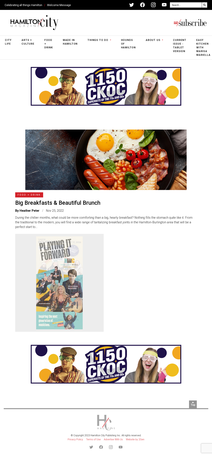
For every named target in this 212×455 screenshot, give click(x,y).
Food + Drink (48, 44)
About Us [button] (153, 40)
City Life (8, 42)
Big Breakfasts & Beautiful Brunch (57, 203)
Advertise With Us (113, 439)
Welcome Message (59, 5)
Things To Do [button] (98, 40)
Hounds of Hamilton (128, 44)
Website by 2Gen (135, 439)
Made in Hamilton (70, 42)
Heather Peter (29, 210)
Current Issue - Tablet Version (179, 46)
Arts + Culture (28, 42)
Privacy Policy (75, 439)
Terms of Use (93, 439)
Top (193, 404)
